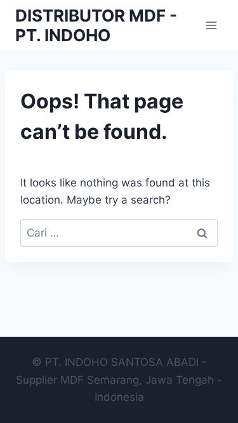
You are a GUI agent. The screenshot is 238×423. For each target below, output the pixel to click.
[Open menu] (211, 25)
